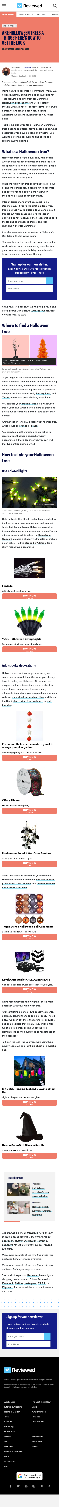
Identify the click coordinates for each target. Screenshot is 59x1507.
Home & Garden (10, 26)
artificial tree (39, 205)
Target (6, 397)
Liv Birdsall (26, 67)
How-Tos (36, 1416)
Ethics (6, 1456)
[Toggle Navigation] (4, 6)
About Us (7, 1436)
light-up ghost (34, 1045)
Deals (34, 1406)
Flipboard (7, 1244)
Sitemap (34, 1446)
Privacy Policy (37, 1441)
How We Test (38, 1421)
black (34, 425)
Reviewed (32, 1232)
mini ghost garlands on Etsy (28, 697)
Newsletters (8, 14)
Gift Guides (9, 1431)
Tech (6, 1416)
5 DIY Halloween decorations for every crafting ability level (40, 1192)
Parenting (9, 1426)
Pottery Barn (43, 393)
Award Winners (26, 14)
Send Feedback (9, 1461)
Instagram (30, 1240)
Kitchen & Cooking (13, 1406)
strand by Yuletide (35, 542)
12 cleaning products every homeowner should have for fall (42, 1210)
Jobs (6, 1441)
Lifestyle (8, 1421)
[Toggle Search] (55, 6)
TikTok (41, 1240)
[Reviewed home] (29, 5)
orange (23, 425)
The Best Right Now (41, 1401)
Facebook (7, 1240)
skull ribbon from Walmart (28, 701)
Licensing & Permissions (13, 1451)
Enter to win (38, 310)
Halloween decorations (15, 102)
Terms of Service (37, 1436)
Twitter (19, 1240)
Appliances (42, 14)
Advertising (8, 1446)
